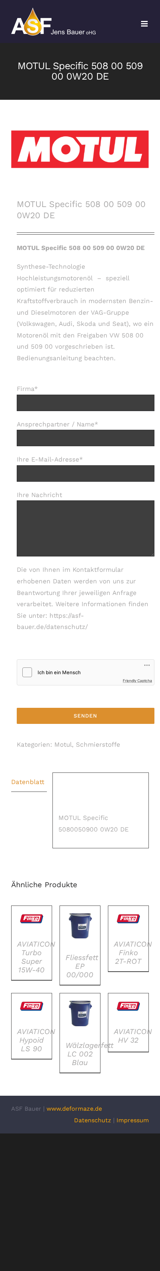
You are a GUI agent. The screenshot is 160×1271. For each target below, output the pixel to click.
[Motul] (80, 149)
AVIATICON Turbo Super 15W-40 (36, 957)
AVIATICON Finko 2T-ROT (133, 953)
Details (31, 920)
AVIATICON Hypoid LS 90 (36, 1040)
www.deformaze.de (74, 1108)
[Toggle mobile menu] (145, 24)
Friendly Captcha (137, 680)
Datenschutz (92, 1120)
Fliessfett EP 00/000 (81, 966)
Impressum (132, 1120)
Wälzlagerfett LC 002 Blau (89, 1054)
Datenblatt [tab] (27, 782)
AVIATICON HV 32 (133, 1036)
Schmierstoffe (98, 744)
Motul (63, 744)
